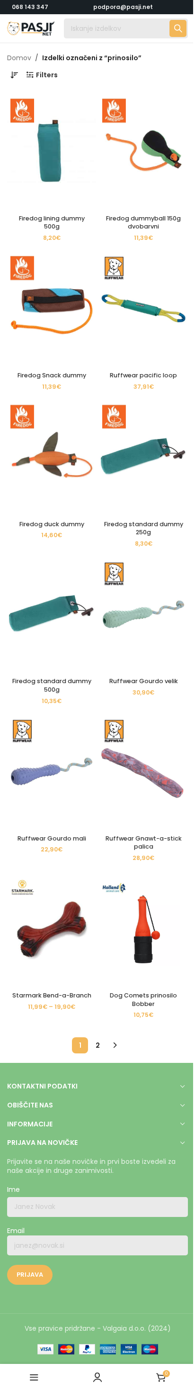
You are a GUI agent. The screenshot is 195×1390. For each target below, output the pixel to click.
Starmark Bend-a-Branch (51, 995)
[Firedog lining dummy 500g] (51, 150)
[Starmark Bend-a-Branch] (51, 928)
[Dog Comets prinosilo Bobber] (143, 928)
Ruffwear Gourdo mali (52, 838)
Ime (13, 1189)
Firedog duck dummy (51, 524)
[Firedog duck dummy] (51, 457)
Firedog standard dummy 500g (51, 685)
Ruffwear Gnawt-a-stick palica (144, 842)
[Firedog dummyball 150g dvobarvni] (143, 150)
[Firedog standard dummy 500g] (51, 614)
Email (16, 1230)
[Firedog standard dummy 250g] (143, 457)
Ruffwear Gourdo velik (143, 681)
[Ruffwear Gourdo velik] (143, 614)
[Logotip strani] (30, 28)
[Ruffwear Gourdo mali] (51, 771)
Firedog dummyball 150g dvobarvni (143, 222)
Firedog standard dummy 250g (143, 528)
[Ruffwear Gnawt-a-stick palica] (143, 771)
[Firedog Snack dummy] (51, 308)
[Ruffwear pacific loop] (143, 308)
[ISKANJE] (177, 28)
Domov (19, 58)
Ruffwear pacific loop (143, 375)
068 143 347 (30, 7)
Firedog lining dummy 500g (52, 222)
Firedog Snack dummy (52, 375)
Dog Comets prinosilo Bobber (143, 999)
